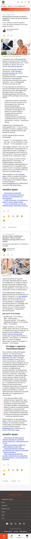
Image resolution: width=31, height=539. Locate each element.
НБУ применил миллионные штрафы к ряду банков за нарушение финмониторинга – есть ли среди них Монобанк (15, 456)
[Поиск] (25, 2)
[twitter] (15, 524)
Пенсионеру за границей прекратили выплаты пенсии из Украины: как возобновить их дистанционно (13, 195)
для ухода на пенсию (15, 66)
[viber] (24, 524)
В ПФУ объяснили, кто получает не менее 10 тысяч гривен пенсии (15, 201)
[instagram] (11, 524)
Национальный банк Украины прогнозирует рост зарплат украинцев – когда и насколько (15, 450)
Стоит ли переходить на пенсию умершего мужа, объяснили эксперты (15, 204)
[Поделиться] (8, 35)
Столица (16, 531)
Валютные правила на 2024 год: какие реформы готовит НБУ (13, 446)
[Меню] (29, 2)
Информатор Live (8, 428)
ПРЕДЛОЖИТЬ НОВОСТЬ (15, 495)
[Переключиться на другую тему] (22, 2)
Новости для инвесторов (16, 9)
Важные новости (8, 531)
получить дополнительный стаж (12, 72)
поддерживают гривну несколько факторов (13, 356)
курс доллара (5, 481)
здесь (17, 430)
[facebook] (7, 524)
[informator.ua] (3, 2)
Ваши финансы (23, 531)
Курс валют (13, 481)
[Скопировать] (11, 35)
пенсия (4, 227)
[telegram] (20, 524)
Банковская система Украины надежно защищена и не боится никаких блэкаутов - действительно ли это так (15, 440)
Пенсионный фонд (12, 227)
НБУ (19, 481)
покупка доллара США (14, 334)
